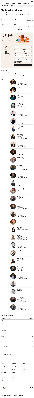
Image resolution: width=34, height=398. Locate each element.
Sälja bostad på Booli (26, 3)
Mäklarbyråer (19, 3)
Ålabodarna (25, 357)
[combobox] (22, 6)
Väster (2, 356)
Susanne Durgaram (20, 165)
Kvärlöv (12, 357)
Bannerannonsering (4, 372)
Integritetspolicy (3, 378)
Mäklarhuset (3, 341)
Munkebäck (9, 357)
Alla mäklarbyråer (14, 369)
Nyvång (18, 357)
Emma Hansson (19, 274)
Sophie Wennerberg (20, 87)
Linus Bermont (19, 281)
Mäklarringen (3, 323)
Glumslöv (21, 355)
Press (23, 366)
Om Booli (24, 365)
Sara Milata (19, 80)
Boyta (24, 45)
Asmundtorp (20, 356)
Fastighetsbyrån (3, 330)
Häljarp (9, 355)
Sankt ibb (2, 357)
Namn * (15, 53)
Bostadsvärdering (3, 366)
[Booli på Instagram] (30, 387)
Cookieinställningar (4, 383)
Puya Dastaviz (19, 180)
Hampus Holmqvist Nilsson (22, 188)
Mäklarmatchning (7, 3)
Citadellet (29, 355)
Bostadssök (2, 365)
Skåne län (11, 5)
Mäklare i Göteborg (14, 366)
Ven (30, 356)
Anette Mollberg (20, 157)
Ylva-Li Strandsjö (20, 103)
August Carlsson (20, 126)
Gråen (17, 356)
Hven (29, 356)
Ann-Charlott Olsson (20, 173)
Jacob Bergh (19, 289)
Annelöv (5, 357)
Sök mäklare (13, 3)
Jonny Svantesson (20, 111)
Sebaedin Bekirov (20, 250)
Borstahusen (12, 355)
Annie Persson (19, 149)
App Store (13, 378)
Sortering (2, 77)
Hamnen (14, 356)
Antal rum (24, 49)
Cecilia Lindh (19, 235)
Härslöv (15, 357)
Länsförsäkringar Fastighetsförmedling (7, 338)
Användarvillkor (3, 377)
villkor (20, 62)
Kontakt (24, 369)
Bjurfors (2, 320)
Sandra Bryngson (20, 258)
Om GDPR (2, 380)
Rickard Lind (19, 118)
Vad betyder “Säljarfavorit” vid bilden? (27, 75)
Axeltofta (8, 356)
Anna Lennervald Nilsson (21, 142)
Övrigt (24, 57)
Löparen (20, 357)
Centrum (5, 355)
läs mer (18, 73)
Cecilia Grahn (19, 227)
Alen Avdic (19, 196)
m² (30, 47)
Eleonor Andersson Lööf (21, 204)
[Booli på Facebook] (32, 387)
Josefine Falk (19, 219)
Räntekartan (3, 369)
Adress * (15, 45)
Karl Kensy (19, 266)
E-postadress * (25, 53)
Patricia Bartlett (19, 211)
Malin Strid (19, 95)
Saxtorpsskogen (25, 356)
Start (2, 5)
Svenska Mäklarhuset (4, 325)
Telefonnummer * (16, 57)
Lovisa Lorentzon (20, 134)
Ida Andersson (19, 305)
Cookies (2, 381)
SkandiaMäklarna (3, 328)
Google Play (13, 377)
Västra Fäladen (25, 355)
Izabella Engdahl (20, 297)
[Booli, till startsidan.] (3, 1)
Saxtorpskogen (17, 355)
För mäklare (2, 373)
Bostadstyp (15, 49)
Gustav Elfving (19, 242)
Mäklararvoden (14, 372)
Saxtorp (11, 356)
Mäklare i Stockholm (15, 365)
